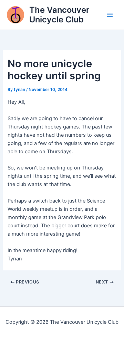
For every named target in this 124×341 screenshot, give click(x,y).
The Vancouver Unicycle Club (59, 14)
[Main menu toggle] (110, 15)
